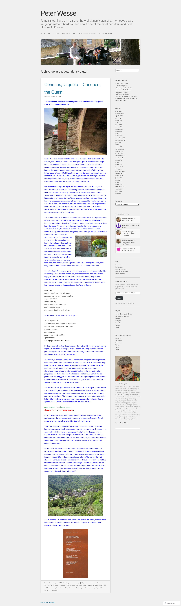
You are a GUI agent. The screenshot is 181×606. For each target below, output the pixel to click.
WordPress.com (120, 274)
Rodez (87, 588)
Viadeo (117, 325)
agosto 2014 (119, 176)
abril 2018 (118, 133)
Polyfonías (66, 33)
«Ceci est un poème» (121, 86)
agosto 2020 (119, 116)
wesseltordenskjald (127, 219)
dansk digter (98, 585)
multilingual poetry (49, 588)
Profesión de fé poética (87, 33)
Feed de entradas (120, 269)
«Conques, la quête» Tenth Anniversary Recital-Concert (123, 89)
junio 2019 (118, 125)
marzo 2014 (118, 184)
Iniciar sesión (119, 267)
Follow (119, 298)
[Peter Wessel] (90, 48)
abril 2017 (118, 145)
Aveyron (94, 583)
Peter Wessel (59, 12)
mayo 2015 (118, 160)
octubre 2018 (119, 129)
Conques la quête (81, 585)
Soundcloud (118, 341)
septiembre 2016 (120, 149)
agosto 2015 (119, 158)
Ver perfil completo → (121, 423)
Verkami (92, 588)
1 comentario (53, 590)
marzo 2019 (118, 127)
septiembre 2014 (120, 173)
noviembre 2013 (120, 187)
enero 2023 (118, 111)
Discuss (117, 318)
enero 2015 (118, 169)
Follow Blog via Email (122, 281)
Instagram (118, 321)
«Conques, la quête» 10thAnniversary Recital (122, 93)
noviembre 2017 (120, 140)
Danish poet (90, 585)
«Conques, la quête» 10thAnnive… (128, 234)
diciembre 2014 (120, 171)
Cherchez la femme (128, 220)
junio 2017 (118, 142)
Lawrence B (125, 225)
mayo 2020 (118, 120)
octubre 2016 (119, 147)
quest (82, 588)
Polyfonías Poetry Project (72, 588)
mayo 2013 (118, 193)
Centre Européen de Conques (124, 314)
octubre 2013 (119, 189)
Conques (56, 33)
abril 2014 (118, 182)
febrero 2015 (119, 167)
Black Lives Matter (105, 33)
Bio (49, 33)
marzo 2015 (118, 165)
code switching (64, 585)
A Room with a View (121, 83)
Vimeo (117, 347)
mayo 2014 (118, 180)
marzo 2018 (118, 136)
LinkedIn (117, 323)
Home (43, 33)
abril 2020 (118, 122)
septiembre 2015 (120, 156)
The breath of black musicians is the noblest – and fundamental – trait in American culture (126, 98)
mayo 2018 (118, 131)
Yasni (117, 327)
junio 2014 (118, 178)
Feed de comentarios (121, 271)
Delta (74, 33)
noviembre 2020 (120, 113)
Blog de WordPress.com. (48, 602)
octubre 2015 (119, 153)
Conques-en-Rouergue (122, 316)
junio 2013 (118, 191)
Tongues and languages (73, 583)
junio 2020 (118, 118)
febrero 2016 (119, 151)
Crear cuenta (119, 265)
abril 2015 (118, 162)
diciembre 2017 (120, 138)
